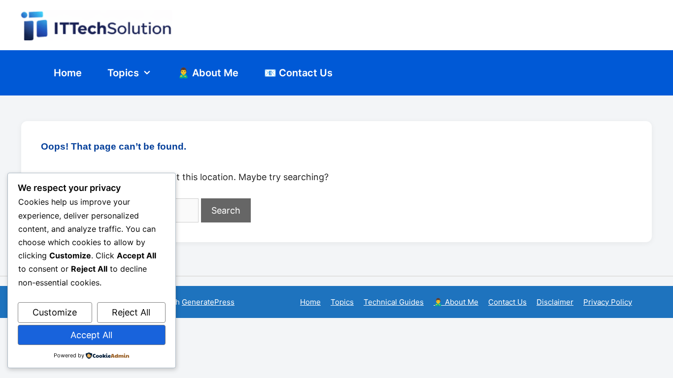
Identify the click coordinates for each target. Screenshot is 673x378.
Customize (55, 312)
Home (68, 73)
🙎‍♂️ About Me (207, 73)
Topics (123, 73)
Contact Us (507, 302)
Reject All (131, 312)
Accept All (91, 335)
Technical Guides (394, 302)
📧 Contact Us (298, 73)
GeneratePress (208, 302)
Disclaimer (555, 302)
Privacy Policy (607, 302)
